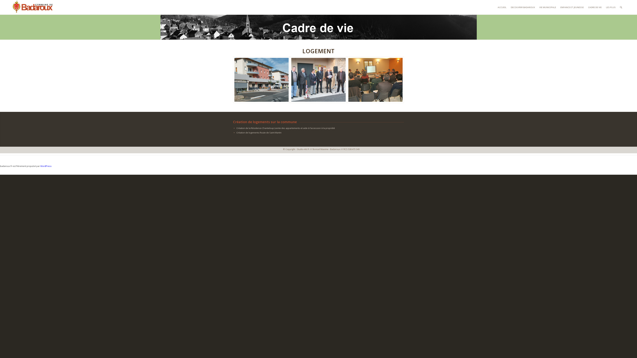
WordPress (46, 166)
